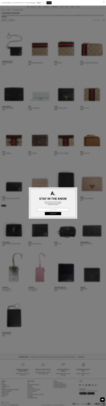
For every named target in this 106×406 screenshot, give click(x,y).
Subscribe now (53, 213)
